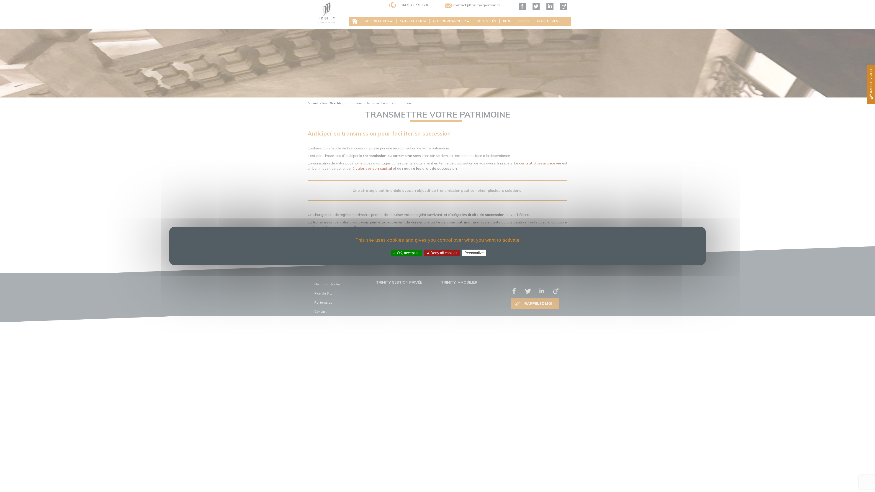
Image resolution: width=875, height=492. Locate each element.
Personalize (474, 253)
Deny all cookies (443, 253)
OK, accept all (407, 253)
